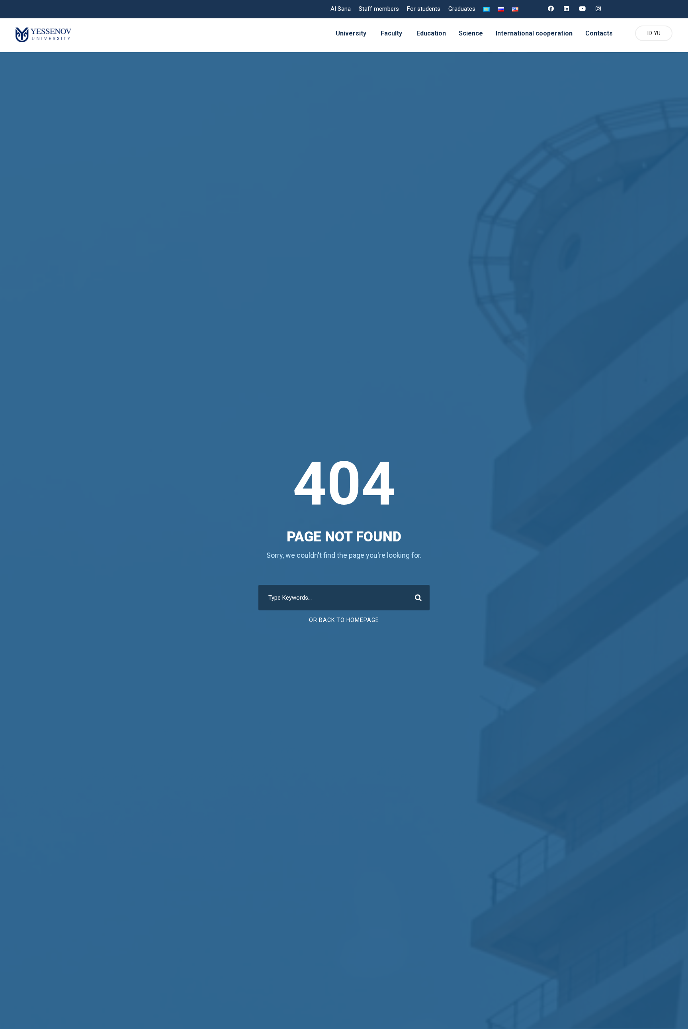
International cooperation (534, 33)
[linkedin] (566, 8)
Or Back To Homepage (344, 620)
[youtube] (582, 8)
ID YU (654, 33)
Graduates (461, 8)
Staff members (379, 8)
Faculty (391, 33)
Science (471, 33)
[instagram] (598, 8)
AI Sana (340, 8)
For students (423, 8)
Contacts (599, 33)
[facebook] (551, 8)
